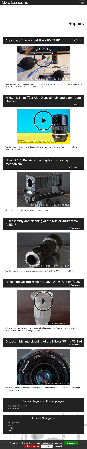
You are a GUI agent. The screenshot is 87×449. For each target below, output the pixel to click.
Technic (11, 428)
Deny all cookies (32, 446)
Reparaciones (13, 408)
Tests (10, 430)
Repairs (11, 425)
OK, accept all (71, 443)
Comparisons (13, 423)
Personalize (46, 446)
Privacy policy (58, 446)
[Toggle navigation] (82, 2)
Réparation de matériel (17, 406)
